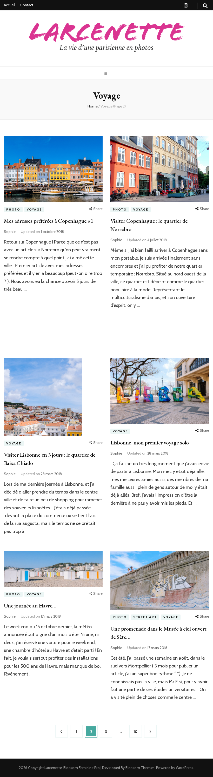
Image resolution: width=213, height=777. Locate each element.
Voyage (34, 209)
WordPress (184, 767)
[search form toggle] (205, 5)
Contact (26, 5)
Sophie (10, 231)
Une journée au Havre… (30, 605)
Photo (13, 209)
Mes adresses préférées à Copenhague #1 (48, 221)
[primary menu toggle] (106, 74)
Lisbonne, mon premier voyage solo (149, 442)
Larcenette (53, 767)
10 (138, 731)
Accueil (9, 5)
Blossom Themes (140, 767)
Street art (145, 617)
